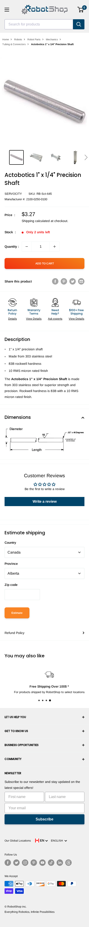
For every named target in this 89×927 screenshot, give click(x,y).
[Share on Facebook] (55, 281)
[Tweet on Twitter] (72, 281)
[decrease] (26, 246)
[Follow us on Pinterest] (34, 862)
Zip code (11, 585)
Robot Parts (34, 39)
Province (11, 563)
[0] (81, 9)
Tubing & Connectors (14, 44)
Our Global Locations (18, 840)
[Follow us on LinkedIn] (60, 862)
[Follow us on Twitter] (16, 862)
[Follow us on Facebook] (8, 862)
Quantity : (12, 246)
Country (10, 542)
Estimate (17, 612)
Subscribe (44, 819)
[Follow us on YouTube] (42, 862)
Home (5, 39)
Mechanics (52, 39)
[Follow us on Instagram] (25, 862)
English (57, 840)
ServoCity (13, 193)
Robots (18, 39)
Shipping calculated (36, 221)
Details (12, 318)
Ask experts (55, 318)
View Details (34, 318)
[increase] (54, 246)
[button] (86, 157)
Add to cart (44, 263)
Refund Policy (14, 633)
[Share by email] (81, 281)
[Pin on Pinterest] (64, 281)
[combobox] (39, 24)
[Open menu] (7, 9)
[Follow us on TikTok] (51, 862)
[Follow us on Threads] (68, 862)
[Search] (78, 24)
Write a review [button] (45, 501)
